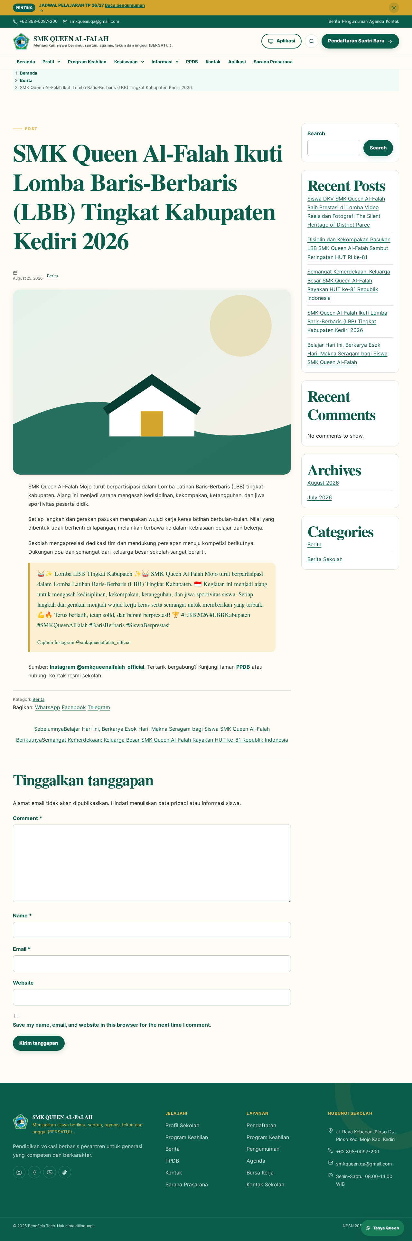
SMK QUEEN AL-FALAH (70, 38)
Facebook (74, 707)
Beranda (26, 61)
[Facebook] (34, 1172)
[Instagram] (19, 1172)
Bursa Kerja (260, 1172)
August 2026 (323, 482)
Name (22, 915)
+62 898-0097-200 (357, 1151)
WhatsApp (47, 707)
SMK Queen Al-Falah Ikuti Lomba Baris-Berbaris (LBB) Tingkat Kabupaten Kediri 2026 (347, 321)
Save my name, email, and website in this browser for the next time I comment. (112, 1025)
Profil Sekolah (182, 1125)
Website (23, 982)
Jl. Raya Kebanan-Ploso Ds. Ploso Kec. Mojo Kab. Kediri (365, 1135)
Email (22, 949)
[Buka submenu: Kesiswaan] (142, 62)
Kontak (392, 21)
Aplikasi (285, 41)
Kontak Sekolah (265, 1184)
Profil (48, 61)
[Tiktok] (65, 1172)
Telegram (99, 707)
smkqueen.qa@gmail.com (364, 1163)
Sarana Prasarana (273, 61)
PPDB (192, 61)
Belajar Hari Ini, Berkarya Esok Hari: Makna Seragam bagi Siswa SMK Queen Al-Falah (347, 353)
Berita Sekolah (324, 559)
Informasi (162, 61)
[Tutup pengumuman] (394, 8)
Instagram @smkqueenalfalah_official (97, 667)
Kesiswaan (126, 61)
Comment (27, 818)
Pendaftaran (261, 1125)
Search (316, 133)
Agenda (376, 21)
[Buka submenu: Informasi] (177, 62)
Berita (334, 21)
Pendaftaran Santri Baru (356, 41)
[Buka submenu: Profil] (59, 62)
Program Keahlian (87, 61)
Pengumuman (355, 21)
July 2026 (319, 497)
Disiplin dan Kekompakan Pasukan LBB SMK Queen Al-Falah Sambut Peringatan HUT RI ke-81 (348, 248)
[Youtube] (49, 1172)
